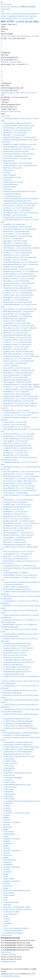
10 (2, 76)
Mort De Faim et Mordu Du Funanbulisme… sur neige (19, 36)
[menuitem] (2, 11)
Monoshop (15, 6)
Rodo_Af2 (19, 88)
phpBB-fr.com (13, 974)
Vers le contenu (6, 4)
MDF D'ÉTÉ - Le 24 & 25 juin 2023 (20, 21)
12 (2, 81)
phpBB (14, 969)
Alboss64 (32, 974)
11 (2, 78)
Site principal (5, 6)
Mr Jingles (7, 64)
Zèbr (5, 38)
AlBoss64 (6, 97)
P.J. (17, 57)
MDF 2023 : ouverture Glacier (11, 62)
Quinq (18, 104)
